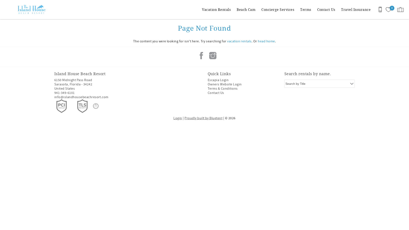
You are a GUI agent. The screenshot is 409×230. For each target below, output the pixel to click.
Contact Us (326, 9)
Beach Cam (246, 9)
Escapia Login (218, 80)
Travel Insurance (356, 9)
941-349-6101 (64, 93)
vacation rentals (239, 41)
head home (266, 41)
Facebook (201, 55)
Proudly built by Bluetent (203, 118)
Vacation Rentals (216, 9)
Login (177, 118)
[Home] (32, 9)
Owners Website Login (225, 84)
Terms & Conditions (223, 88)
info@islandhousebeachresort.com (81, 97)
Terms (305, 9)
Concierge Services (277, 9)
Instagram (213, 55)
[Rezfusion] (96, 106)
